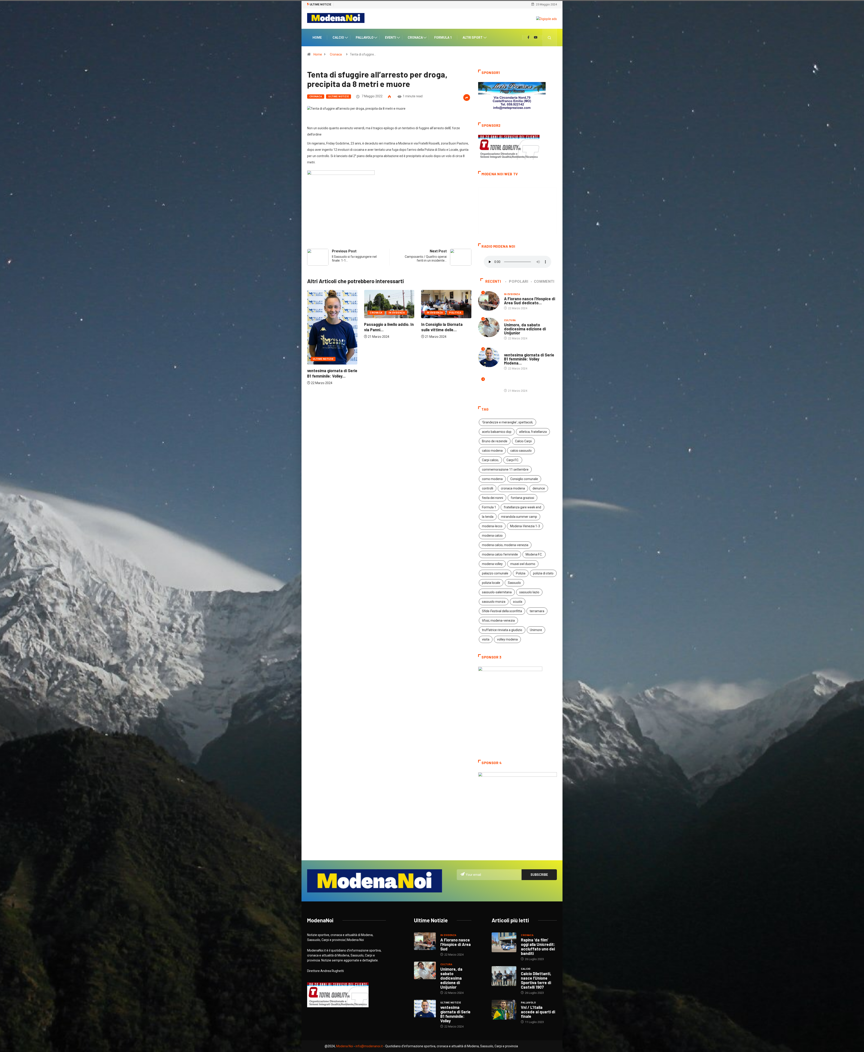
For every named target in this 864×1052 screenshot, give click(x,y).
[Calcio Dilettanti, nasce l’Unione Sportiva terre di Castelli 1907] (504, 977)
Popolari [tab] (518, 282)
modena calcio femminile (500, 555)
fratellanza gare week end (522, 508)
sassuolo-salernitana (497, 593)
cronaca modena (513, 489)
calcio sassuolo (521, 451)
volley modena (507, 640)
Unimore (536, 630)
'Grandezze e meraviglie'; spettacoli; (507, 423)
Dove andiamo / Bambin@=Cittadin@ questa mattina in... (382, 335)
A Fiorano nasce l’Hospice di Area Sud (455, 945)
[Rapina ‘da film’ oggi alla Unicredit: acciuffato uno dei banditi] (504, 943)
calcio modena (492, 451)
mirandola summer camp (519, 517)
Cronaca (415, 38)
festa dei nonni (492, 498)
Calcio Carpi (523, 442)
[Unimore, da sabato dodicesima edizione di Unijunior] (425, 971)
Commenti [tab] (544, 282)
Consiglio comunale (524, 479)
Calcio (338, 38)
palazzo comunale (495, 574)
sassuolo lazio (529, 593)
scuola (517, 602)
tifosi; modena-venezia (498, 621)
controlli (487, 489)
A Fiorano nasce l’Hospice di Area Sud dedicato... (529, 301)
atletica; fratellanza (533, 432)
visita (485, 640)
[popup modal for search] (549, 38)
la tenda (487, 517)
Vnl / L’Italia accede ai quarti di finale (538, 1012)
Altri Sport (473, 38)
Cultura (376, 318)
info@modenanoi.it (369, 1047)
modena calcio (492, 536)
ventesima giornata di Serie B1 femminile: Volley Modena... (529, 359)
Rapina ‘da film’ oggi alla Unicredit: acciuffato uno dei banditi (538, 947)
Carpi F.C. (512, 461)
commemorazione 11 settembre (505, 470)
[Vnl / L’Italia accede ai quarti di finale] (504, 1010)
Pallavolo (365, 38)
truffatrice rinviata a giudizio (502, 630)
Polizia (520, 574)
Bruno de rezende (494, 442)
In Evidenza (321, 313)
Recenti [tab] (493, 282)
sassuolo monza (493, 602)
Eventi (390, 38)
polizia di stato (543, 574)
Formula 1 (443, 38)
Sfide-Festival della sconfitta (502, 612)
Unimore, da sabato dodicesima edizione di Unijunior (525, 329)
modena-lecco (492, 527)
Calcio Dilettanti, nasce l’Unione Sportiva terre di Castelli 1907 (536, 981)
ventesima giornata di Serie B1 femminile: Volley (455, 1014)
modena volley (492, 564)
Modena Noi (344, 1047)
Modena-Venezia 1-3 (525, 527)
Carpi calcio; (490, 461)
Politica (341, 313)
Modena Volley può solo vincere (356, 4)
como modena (492, 479)
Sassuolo (514, 583)
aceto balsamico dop (496, 432)
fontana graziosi (522, 498)
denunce (539, 489)
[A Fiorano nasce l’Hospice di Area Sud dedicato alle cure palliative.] (425, 942)
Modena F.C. (534, 555)
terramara (537, 612)
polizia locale (491, 583)
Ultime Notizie (338, 97)
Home (317, 38)
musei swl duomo (522, 564)
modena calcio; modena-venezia (505, 545)
